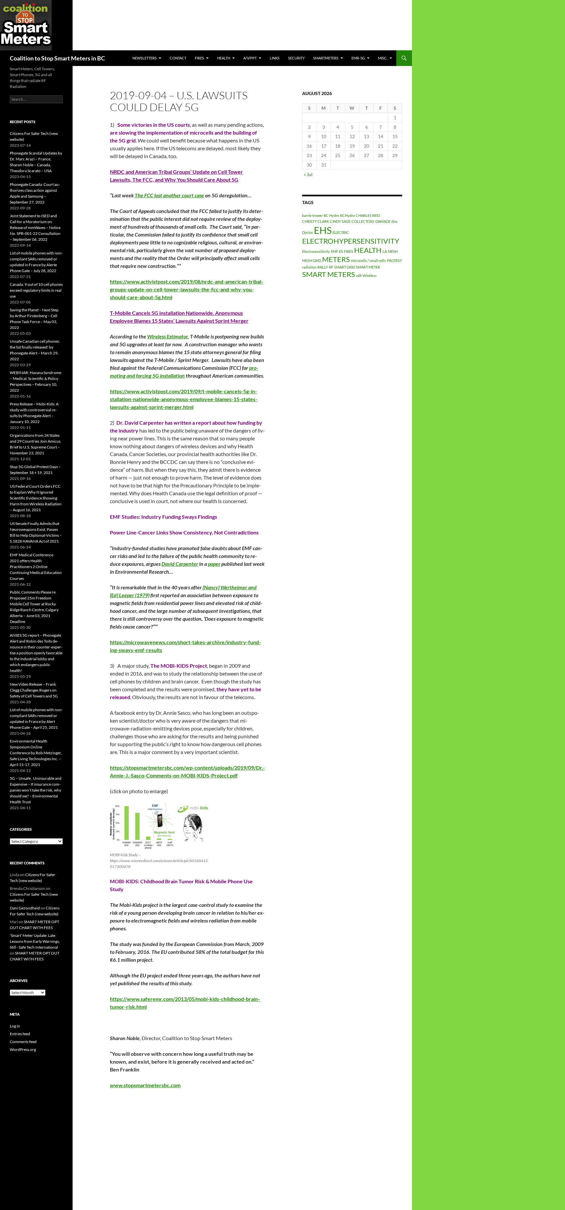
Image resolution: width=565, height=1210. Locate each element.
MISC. (382, 58)
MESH (393, 251)
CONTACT (178, 58)
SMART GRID (344, 267)
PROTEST (394, 260)
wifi (359, 275)
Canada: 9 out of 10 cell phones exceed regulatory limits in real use (36, 290)
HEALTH (223, 58)
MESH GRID (311, 260)
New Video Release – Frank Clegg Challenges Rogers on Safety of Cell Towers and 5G (34, 690)
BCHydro (347, 215)
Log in (15, 1025)
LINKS (275, 58)
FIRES (348, 251)
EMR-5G (358, 58)
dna (394, 221)
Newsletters (144, 58)
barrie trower (312, 215)
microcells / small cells (368, 260)
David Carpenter (180, 564)
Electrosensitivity (316, 251)
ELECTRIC (341, 232)
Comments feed (23, 1041)
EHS (323, 230)
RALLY (322, 267)
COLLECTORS (362, 221)
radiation (309, 267)
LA (385, 251)
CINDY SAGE (340, 221)
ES (341, 251)
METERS (336, 259)
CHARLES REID (368, 215)
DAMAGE (382, 221)
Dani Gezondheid (25, 908)
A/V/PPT (250, 58)
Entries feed (20, 1033)
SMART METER (368, 267)
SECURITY (296, 58)
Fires (199, 58)
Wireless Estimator (167, 336)
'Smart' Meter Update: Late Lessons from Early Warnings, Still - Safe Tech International (35, 941)
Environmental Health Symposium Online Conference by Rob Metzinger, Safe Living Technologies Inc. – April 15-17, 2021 (36, 753)
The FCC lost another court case (169, 195)
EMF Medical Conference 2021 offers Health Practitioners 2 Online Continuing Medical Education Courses (36, 566)
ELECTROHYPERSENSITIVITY (350, 241)
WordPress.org (23, 1049)
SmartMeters (325, 58)
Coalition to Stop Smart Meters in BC (57, 58)
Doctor (307, 232)
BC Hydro (331, 215)
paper (214, 564)
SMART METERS (328, 274)
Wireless (370, 275)
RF (331, 267)
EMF (334, 251)
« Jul (308, 174)
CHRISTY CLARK (315, 221)
